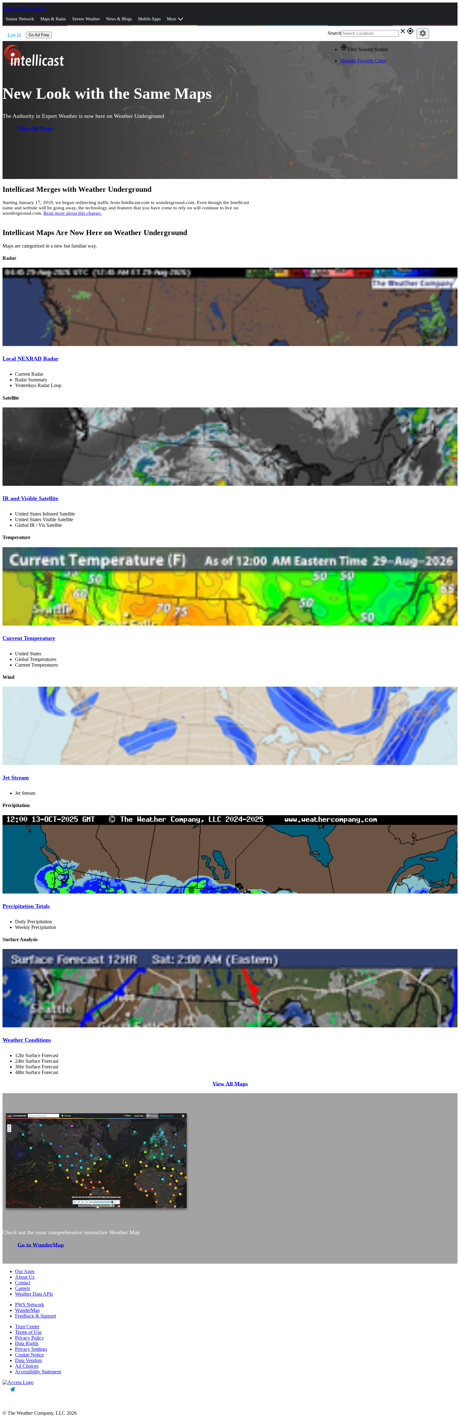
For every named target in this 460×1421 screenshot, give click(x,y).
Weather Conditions (27, 1040)
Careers (22, 1288)
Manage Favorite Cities (363, 60)
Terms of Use (28, 1332)
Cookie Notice (29, 1354)
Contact (22, 1282)
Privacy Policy (29, 1337)
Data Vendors (28, 1360)
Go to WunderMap (41, 1244)
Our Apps (24, 1271)
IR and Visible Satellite (30, 498)
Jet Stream (16, 777)
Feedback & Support (35, 1316)
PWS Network (29, 1304)
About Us (24, 1277)
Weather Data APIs (34, 1294)
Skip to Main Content (24, 8)
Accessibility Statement (38, 1371)
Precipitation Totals (26, 906)
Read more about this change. (72, 213)
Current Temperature (29, 638)
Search (334, 33)
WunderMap (27, 1310)
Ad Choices (26, 1366)
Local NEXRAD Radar (31, 358)
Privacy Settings (31, 1349)
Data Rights (26, 1343)
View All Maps (35, 128)
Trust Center (27, 1326)
